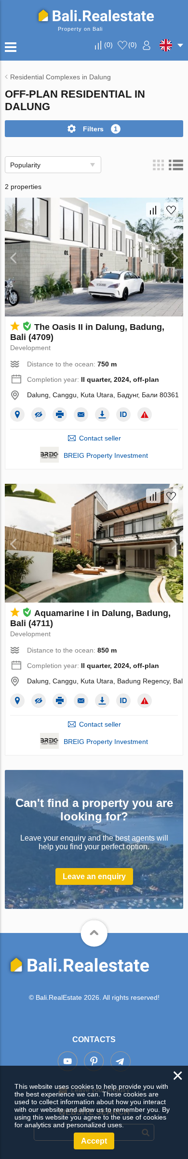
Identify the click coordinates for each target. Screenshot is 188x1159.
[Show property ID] (123, 414)
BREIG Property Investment (106, 455)
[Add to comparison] (153, 209)
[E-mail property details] (81, 414)
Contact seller (100, 438)
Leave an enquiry (94, 876)
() (108, 45)
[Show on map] (17, 414)
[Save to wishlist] (171, 209)
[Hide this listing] (38, 414)
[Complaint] (144, 414)
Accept (94, 1141)
